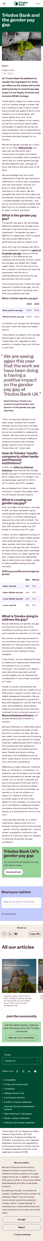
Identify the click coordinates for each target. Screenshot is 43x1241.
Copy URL (35, 934)
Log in (38, 3)
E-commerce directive (14, 1097)
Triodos (7, 1055)
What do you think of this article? (18, 902)
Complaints (9, 1089)
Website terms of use (14, 1093)
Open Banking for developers (18, 1114)
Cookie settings (22, 1234)
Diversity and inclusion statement (19, 1122)
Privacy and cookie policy (16, 1084)
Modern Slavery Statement (17, 1118)
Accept (21, 1219)
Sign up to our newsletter (22, 1037)
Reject (21, 1227)
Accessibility (10, 1080)
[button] (40, 987)
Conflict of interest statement (18, 1102)
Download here (13, 872)
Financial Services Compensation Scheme (19, 1108)
